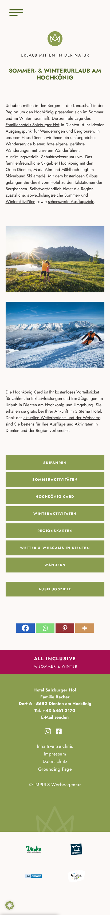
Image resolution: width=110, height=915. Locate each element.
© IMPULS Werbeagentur (55, 784)
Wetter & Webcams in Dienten (55, 547)
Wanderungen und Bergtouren (67, 131)
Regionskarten (55, 530)
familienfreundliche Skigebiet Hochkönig (42, 163)
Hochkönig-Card (55, 496)
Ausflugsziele (55, 589)
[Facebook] (25, 628)
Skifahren (54, 462)
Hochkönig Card (28, 392)
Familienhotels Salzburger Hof (33, 125)
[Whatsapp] (45, 628)
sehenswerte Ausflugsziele (71, 201)
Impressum (55, 754)
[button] (9, 905)
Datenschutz (55, 761)
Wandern (55, 564)
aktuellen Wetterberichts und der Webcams (61, 418)
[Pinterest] (65, 628)
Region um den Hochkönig (30, 112)
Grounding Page (55, 769)
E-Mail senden (55, 717)
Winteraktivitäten (20, 201)
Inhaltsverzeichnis (55, 746)
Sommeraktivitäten (55, 479)
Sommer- (72, 195)
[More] (84, 628)
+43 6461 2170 (58, 710)
